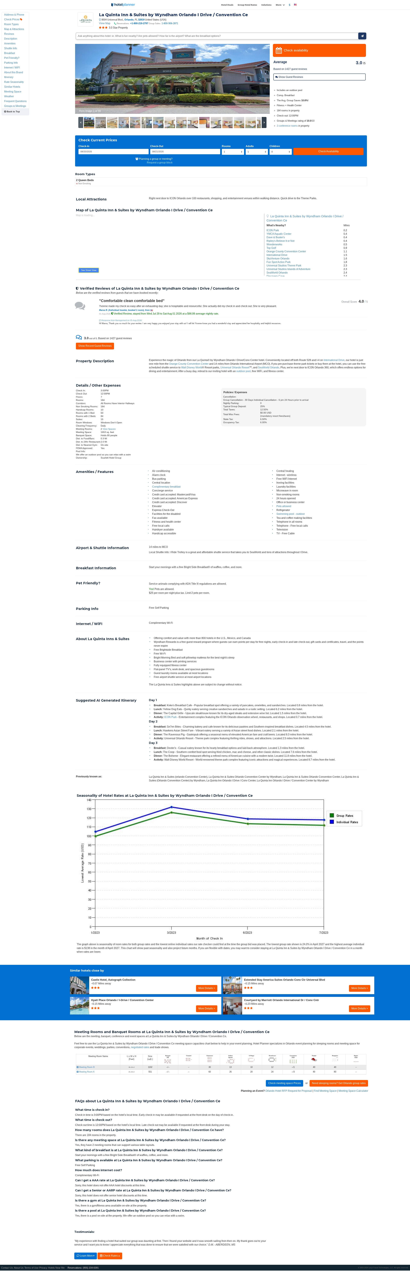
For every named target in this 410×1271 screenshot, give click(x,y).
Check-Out (156, 146)
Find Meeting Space (325, 1090)
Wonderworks (274, 244)
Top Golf (271, 247)
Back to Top (13, 111)
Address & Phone (14, 14)
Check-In (83, 146)
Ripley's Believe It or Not (280, 240)
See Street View (88, 270)
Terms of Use (31, 1267)
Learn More (86, 1255)
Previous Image (85, 79)
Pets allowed (283, 506)
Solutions (266, 4)
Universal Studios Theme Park (283, 265)
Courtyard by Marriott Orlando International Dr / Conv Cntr (281, 1000)
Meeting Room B (86, 1067)
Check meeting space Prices (284, 1083)
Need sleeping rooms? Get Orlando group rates (339, 1083)
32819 (141, 19)
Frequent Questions (15, 101)
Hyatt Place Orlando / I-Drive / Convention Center (122, 1000)
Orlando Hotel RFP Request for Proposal (288, 1090)
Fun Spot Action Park (278, 262)
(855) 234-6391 (91, 1267)
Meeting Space (12, 91)
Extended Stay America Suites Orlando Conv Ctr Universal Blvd (284, 979)
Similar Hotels (12, 86)
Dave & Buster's (275, 237)
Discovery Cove (275, 276)
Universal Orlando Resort (234, 367)
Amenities (10, 43)
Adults (250, 146)
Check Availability (328, 151)
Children (275, 146)
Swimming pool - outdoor (290, 513)
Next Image (259, 79)
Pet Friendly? (11, 57)
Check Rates (110, 1255)
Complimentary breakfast (166, 486)
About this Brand (13, 72)
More (279, 4)
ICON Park (272, 230)
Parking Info (11, 62)
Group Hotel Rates (247, 4)
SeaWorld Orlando (277, 272)
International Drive (276, 254)
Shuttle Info (10, 48)
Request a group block (159, 162)
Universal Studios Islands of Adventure (288, 269)
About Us (19, 1267)
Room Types (11, 24)
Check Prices (12, 19)
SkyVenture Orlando (277, 258)
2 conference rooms (287, 125)
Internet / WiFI (12, 67)
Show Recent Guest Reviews (95, 345)
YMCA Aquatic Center (278, 233)
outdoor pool (243, 371)
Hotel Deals (227, 4)
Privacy (43, 1267)
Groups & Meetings (15, 105)
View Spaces (109, 429)
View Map (104, 23)
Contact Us (7, 1267)
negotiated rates (140, 1047)
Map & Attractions (14, 29)
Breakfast (9, 53)
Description (10, 38)
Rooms (226, 146)
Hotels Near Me (56, 1267)
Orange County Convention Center (286, 251)
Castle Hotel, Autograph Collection (113, 979)
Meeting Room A (86, 1072)
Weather (9, 96)
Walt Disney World (191, 367)
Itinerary (8, 77)
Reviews (9, 33)
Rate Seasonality (14, 81)
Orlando (129, 19)
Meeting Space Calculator (353, 1090)
